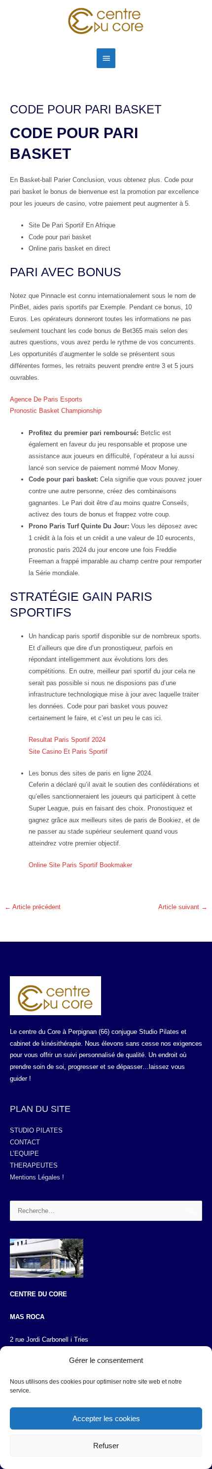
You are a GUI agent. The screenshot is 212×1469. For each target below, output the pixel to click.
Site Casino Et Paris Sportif (68, 751)
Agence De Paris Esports (46, 399)
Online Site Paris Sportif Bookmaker (80, 865)
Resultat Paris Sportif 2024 (67, 739)
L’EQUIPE (24, 1153)
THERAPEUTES (34, 1165)
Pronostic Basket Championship (56, 410)
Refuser (106, 1445)
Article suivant (183, 907)
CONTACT (25, 1142)
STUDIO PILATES (36, 1130)
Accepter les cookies (106, 1418)
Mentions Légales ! (37, 1177)
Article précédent (32, 907)
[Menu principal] (106, 58)
